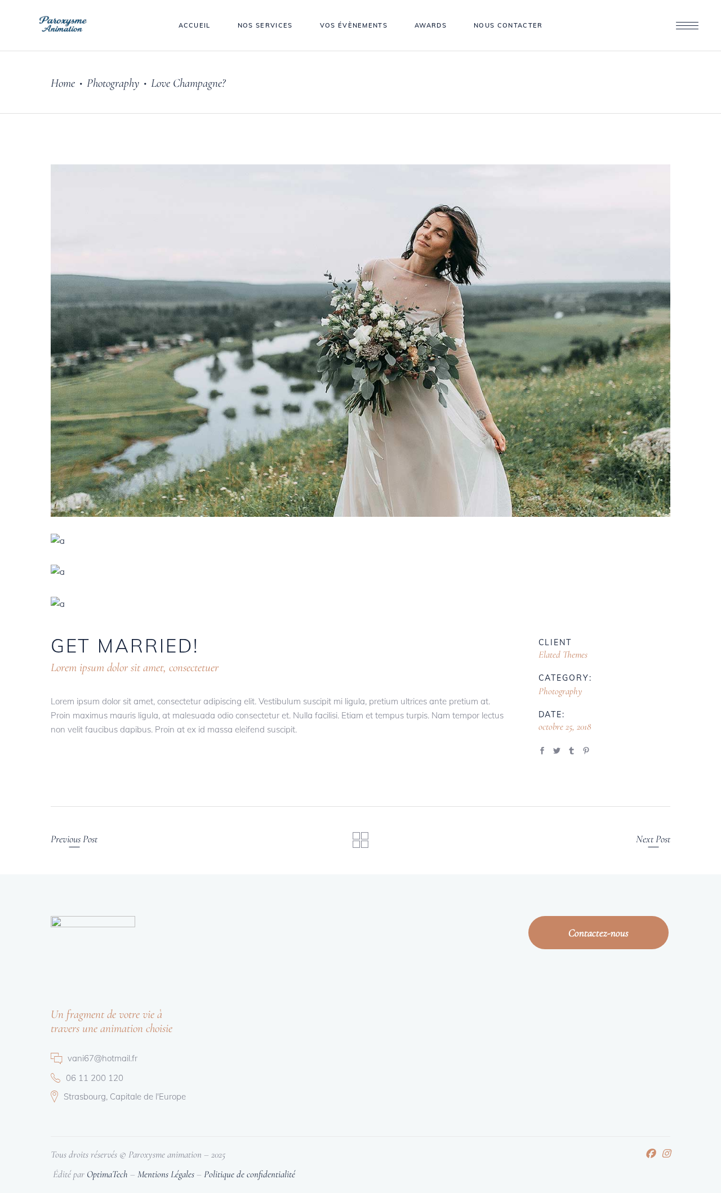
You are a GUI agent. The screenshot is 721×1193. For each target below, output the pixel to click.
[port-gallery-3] (360, 572)
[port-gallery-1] (360, 340)
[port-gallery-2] (360, 541)
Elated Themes (563, 654)
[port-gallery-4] (360, 604)
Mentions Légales (165, 1174)
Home (63, 83)
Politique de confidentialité (249, 1174)
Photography (113, 83)
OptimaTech (107, 1174)
